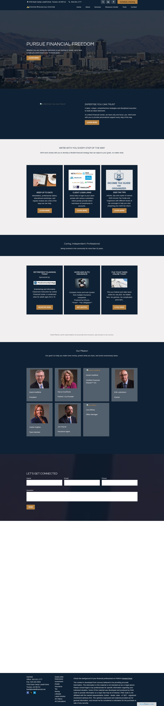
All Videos (58, 699)
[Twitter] (103, 2)
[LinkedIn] (108, 2)
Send (30, 507)
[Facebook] (113, 2)
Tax (56, 689)
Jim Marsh (62, 427)
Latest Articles (60, 696)
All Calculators (60, 701)
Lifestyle (58, 694)
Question (29, 490)
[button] (79, 7)
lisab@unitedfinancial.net (35, 689)
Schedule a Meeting (127, 2)
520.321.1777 (76, 2)
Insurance (58, 686)
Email (66, 478)
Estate (57, 684)
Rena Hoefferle (64, 392)
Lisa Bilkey (90, 410)
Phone (104, 478)
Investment (59, 681)
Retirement (59, 679)
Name (28, 478)
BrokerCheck (127, 678)
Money (57, 691)
